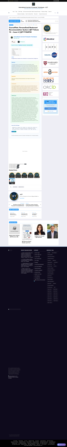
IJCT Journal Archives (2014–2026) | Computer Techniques (31, 11)
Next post (27, 203)
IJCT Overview (44, 444)
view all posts (22, 198)
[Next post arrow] (40, 204)
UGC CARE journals (50, 287)
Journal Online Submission (39, 264)
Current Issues (37, 256)
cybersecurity (54, 260)
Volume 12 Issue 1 (55, 296)
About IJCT (38, 444)
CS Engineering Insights (22, 443)
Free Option (37, 440)
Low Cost (25, 440)
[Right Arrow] (57, 21)
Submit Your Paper (62, 444)
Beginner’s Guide (24, 444)
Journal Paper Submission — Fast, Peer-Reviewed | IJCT (33, 445)
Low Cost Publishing (51, 444)
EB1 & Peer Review (50, 440)
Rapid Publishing (43, 440)
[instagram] (57, 0)
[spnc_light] (58, 13)
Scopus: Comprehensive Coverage (33, 443)
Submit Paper (21, 440)
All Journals (35, 13)
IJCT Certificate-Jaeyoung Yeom (13, 167)
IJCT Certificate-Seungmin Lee (12, 166)
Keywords (14, 52)
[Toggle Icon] (8, 12)
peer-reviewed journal (50, 277)
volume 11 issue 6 (50, 296)
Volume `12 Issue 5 (50, 302)
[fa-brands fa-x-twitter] (55, 0)
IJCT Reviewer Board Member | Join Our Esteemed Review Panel (26, 242)
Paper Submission (38, 268)
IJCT (21, 194)
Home (14, 11)
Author (13, 50)
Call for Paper (20, 11)
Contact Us (49, 11)
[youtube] (58, 0)
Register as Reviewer (50, 108)
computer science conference (51, 256)
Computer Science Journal (51, 258)
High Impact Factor (21, 186)
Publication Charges (44, 11)
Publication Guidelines (38, 270)
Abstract (14, 51)
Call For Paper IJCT (38, 254)
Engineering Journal (50, 262)
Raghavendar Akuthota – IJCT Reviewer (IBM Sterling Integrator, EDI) (14, 236)
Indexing (36, 262)
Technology (54, 283)
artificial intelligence (54, 252)
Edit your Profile (34, 196)
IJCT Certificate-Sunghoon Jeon (13, 165)
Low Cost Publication (38, 266)
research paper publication (51, 281)
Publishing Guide (31, 440)
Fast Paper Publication (43, 443)
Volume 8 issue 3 (49, 289)
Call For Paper (37, 252)
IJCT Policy (37, 260)
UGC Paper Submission (31, 444)
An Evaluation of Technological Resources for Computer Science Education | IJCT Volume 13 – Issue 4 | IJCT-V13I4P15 (35, 214)
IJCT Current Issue (38, 258)
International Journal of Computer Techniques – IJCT (33, 7)
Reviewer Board (37, 272)
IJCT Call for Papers (50, 266)
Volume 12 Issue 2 (50, 298)
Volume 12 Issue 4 (50, 300)
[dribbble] (56, 0)
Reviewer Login (50, 111)
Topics (16, 11)
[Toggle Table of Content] (19, 49)
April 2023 (49, 252)
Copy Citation (14, 131)
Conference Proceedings (20, 13)
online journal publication (50, 273)
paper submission (50, 275)
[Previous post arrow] (9, 204)
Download (18, 165)
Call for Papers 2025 (50, 254)
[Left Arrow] (56, 21)
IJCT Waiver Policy (52, 443)
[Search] (55, 13)
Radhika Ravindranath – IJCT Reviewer (39, 236)
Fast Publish (15, 440)
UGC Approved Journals (16, 444)
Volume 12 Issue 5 (56, 300)
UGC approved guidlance (50, 285)
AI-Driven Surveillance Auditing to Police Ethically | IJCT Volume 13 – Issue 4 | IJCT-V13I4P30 (27, 260)
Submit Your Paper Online (29, 13)
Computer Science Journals (43, 13)
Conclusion (14, 53)
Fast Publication (15, 186)
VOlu (54, 287)
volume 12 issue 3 (56, 298)
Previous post (22, 203)
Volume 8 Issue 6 (55, 289)
